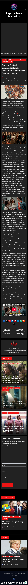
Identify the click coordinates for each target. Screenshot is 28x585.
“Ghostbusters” (20, 114)
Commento (5, 446)
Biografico (5, 59)
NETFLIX (4, 518)
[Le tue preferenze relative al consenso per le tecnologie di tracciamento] (25, 582)
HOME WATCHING (17, 516)
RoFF (11, 61)
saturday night (15, 80)
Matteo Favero (7, 562)
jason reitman (21, 78)
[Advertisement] (14, 38)
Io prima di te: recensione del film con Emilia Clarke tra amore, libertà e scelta (14, 523)
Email (3, 471)
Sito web (4, 478)
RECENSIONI (5, 61)
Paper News (21, 573)
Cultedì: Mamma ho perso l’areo (12, 559)
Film (10, 516)
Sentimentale (18, 518)
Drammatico (22, 59)
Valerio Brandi (7, 382)
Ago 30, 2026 (16, 382)
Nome (3, 465)
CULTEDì (10, 556)
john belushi (5, 80)
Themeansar (14, 575)
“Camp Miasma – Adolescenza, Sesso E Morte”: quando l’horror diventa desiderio (13, 428)
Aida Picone (8, 77)
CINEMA (10, 59)
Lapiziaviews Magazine (14, 15)
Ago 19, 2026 (16, 431)
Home (2, 53)
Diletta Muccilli (8, 407)
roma (10, 80)
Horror (9, 413)
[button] (25, 517)
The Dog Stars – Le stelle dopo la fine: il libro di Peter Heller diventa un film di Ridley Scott (13, 378)
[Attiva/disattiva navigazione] (3, 10)
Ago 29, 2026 (16, 407)
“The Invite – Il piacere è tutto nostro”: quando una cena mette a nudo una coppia (13, 403)
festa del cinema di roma (11, 78)
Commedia (16, 59)
